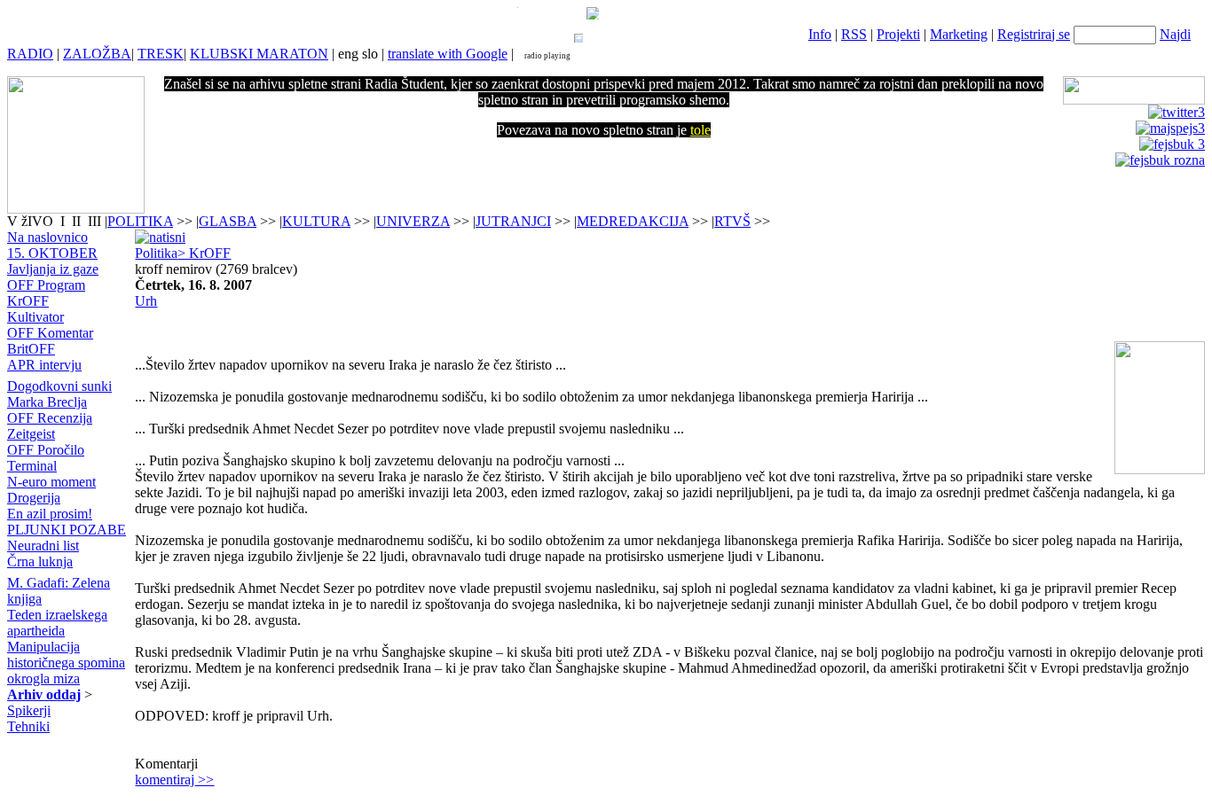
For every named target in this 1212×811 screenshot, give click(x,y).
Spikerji (29, 710)
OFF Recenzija (49, 417)
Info (819, 34)
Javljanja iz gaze (52, 269)
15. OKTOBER (52, 253)
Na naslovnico (47, 237)
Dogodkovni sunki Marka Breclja (59, 393)
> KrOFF (204, 253)
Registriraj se (1033, 34)
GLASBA (227, 221)
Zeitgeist (31, 433)
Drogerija (33, 497)
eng (348, 53)
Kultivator (35, 316)
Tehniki (28, 726)
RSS (854, 34)
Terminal (32, 465)
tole (700, 129)
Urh (146, 300)
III (94, 221)
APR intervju (44, 364)
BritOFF (31, 348)
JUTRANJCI (513, 221)
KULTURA (316, 221)
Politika (156, 253)
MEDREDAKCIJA (633, 221)
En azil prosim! (49, 513)
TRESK (161, 53)
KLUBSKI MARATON (259, 53)
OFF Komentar (50, 332)
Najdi (1175, 34)
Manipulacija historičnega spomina (66, 654)
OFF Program (46, 284)
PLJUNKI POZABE (66, 529)
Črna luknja (40, 561)
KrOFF (28, 300)
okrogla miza (43, 678)
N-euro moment (51, 481)
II (78, 221)
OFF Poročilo (45, 449)
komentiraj (174, 779)
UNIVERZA (413, 221)
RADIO (30, 53)
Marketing (959, 34)
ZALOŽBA (97, 53)
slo (370, 53)
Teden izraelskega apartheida (57, 622)
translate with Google (448, 53)
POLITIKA (140, 221)
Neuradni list (43, 545)
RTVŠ (732, 221)
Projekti (898, 34)
